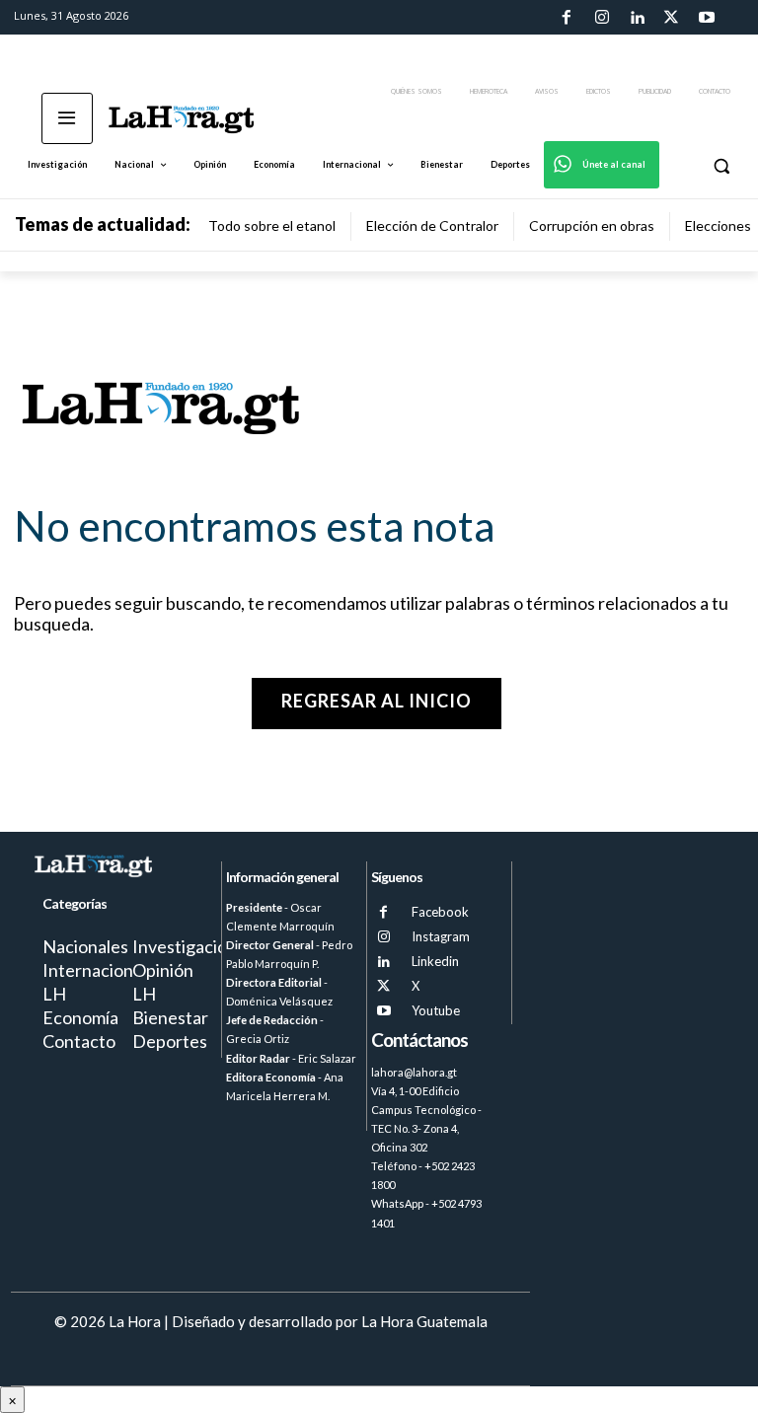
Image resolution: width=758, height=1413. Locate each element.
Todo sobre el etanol (272, 225)
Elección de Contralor (432, 225)
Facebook (440, 912)
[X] (383, 986)
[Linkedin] (636, 18)
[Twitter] (671, 18)
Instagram (441, 936)
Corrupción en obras (591, 225)
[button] (721, 165)
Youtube (436, 1010)
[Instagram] (601, 18)
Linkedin (435, 961)
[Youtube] (706, 18)
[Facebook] (566, 18)
